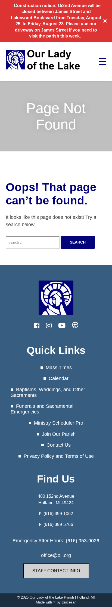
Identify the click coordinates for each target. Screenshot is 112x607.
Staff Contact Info (56, 570)
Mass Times (59, 367)
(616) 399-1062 (58, 513)
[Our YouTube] (62, 325)
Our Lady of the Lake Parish (52, 597)
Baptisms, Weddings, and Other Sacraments (48, 392)
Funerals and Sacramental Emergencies (42, 409)
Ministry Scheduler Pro (58, 423)
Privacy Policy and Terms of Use (59, 456)
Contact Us (58, 445)
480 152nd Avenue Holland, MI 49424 (56, 499)
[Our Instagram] (49, 325)
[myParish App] (75, 325)
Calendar (59, 378)
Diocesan (69, 602)
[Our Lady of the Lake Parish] (43, 71)
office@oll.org (56, 555)
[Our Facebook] (36, 325)
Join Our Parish (59, 434)
